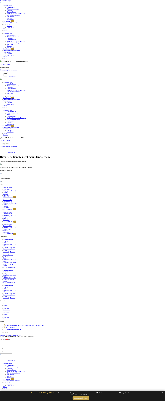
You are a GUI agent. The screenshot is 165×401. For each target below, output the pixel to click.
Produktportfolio (7, 5)
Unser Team (10, 27)
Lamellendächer (11, 7)
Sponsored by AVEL (9, 249)
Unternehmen (7, 24)
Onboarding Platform (9, 252)
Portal (5, 250)
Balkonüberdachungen (13, 9)
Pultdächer (10, 10)
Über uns (9, 26)
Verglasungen (10, 16)
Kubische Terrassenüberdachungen (16, 13)
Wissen (5, 29)
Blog (4, 245)
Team (4, 242)
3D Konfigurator (9, 197)
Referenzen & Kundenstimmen (11, 23)
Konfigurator (8, 21)
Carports (9, 18)
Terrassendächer (11, 12)
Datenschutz (6, 305)
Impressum (6, 304)
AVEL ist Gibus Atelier (9, 247)
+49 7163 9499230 (5, 64)
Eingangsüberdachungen (13, 15)
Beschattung (10, 19)
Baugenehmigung (8, 239)
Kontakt (5, 30)
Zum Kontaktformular (81, 398)
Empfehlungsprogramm (9, 244)
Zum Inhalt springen (5, 0)
